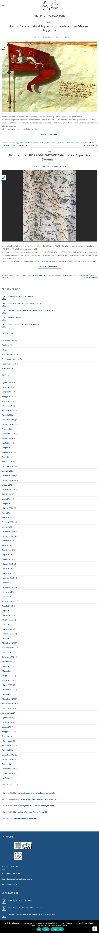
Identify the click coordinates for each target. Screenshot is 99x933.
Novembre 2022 (9, 592)
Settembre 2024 (8, 489)
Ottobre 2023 (8, 540)
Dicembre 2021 (8, 643)
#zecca (25, 145)
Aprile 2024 (7, 513)
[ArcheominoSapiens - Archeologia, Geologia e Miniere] (49, 5)
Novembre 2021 (9, 648)
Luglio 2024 (7, 499)
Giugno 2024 (7, 503)
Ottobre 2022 (8, 596)
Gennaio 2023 (7, 582)
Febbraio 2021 (8, 689)
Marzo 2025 (7, 461)
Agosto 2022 (7, 606)
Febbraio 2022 (8, 634)
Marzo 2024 (7, 517)
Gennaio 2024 (7, 527)
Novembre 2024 (9, 480)
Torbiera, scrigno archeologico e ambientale (38, 793)
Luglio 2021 (7, 666)
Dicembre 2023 (8, 531)
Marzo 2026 (7, 406)
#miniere (70, 143)
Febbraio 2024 (8, 522)
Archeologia (7, 340)
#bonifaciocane (52, 143)
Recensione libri (8, 364)
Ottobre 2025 (8, 429)
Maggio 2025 (7, 452)
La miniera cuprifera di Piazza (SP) (34, 812)
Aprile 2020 (7, 736)
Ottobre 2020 (8, 708)
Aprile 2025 (7, 457)
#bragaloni (33, 275)
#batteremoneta (33, 143)
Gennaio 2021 (7, 694)
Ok (39, 929)
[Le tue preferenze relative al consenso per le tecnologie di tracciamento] (94, 928)
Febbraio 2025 (8, 466)
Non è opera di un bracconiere (20, 296)
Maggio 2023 (7, 564)
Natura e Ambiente (10, 354)
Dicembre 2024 (8, 475)
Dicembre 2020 (8, 699)
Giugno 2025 (7, 447)
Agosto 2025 (7, 438)
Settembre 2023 (8, 545)
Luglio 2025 (7, 443)
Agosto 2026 (7, 382)
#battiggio (43, 143)
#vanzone (15, 145)
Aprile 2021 (7, 680)
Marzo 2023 (7, 573)
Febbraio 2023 (8, 578)
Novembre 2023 (9, 536)
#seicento (74, 275)
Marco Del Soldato (61, 37)
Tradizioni (6, 368)
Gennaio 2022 (7, 638)
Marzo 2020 (7, 741)
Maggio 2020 (7, 731)
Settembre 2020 (8, 713)
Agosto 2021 (7, 662)
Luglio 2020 (7, 722)
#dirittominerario (43, 275)
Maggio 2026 (7, 396)
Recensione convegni (10, 359)
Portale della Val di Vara (11, 873)
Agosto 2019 (7, 773)
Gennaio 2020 (7, 750)
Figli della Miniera (9, 884)
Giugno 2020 (7, 727)
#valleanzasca (6, 145)
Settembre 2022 (8, 601)
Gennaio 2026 (7, 415)
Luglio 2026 (7, 387)
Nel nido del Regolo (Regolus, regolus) (23, 324)
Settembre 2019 (8, 768)
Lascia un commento (90, 145)
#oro (86, 143)
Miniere (49, 22)
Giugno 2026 (7, 392)
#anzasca (24, 143)
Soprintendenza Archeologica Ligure (17, 879)
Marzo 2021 (7, 685)
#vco (21, 145)
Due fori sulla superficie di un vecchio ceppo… (27, 303)
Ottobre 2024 (8, 485)
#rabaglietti (67, 275)
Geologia (5, 345)
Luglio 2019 (7, 778)
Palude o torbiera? (15, 317)
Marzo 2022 (7, 629)
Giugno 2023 (7, 559)
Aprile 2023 (7, 568)
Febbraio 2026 (8, 410)
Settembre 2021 (8, 657)
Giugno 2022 (7, 615)
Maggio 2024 (7, 508)
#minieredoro (54, 275)
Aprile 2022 (7, 624)
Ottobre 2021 (8, 652)
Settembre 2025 (8, 433)
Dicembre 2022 (8, 587)
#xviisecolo (5, 278)
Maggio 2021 (7, 675)
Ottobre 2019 (8, 764)
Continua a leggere (49, 134)
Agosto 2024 (7, 494)
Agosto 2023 (7, 550)
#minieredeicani (78, 143)
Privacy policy (57, 929)
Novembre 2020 (9, 703)
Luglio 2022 (7, 610)
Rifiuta (45, 929)
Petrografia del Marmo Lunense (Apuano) (37, 805)
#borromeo (25, 275)
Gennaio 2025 (7, 471)
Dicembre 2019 (8, 755)
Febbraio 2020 (8, 745)
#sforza (91, 143)
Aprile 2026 (7, 401)
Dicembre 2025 (8, 420)
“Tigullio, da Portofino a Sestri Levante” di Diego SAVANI (31, 310)
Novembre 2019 (9, 759)
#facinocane (62, 143)
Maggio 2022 (7, 620)
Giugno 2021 (7, 671)
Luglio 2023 (7, 554)
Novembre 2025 (9, 424)
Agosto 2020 (7, 717)
